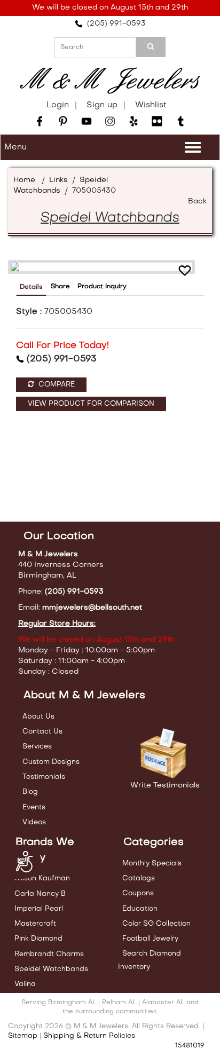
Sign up (102, 105)
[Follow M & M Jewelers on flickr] (157, 121)
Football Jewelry (150, 938)
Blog (30, 792)
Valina (25, 984)
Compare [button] (55, 384)
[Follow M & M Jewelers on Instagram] (110, 121)
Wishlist (151, 105)
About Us (38, 716)
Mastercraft (35, 923)
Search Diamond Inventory (149, 960)
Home (24, 180)
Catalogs (138, 878)
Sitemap (22, 1036)
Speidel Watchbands (51, 969)
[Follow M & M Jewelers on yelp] (133, 121)
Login (57, 105)
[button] (184, 272)
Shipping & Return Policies (89, 1036)
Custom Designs (51, 762)
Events (33, 807)
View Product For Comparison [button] (91, 403)
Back (197, 201)
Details (31, 287)
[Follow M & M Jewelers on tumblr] (180, 121)
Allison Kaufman (42, 878)
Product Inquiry (102, 286)
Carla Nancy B (40, 893)
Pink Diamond (38, 938)
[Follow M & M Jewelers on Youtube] (86, 121)
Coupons (138, 893)
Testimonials (43, 777)
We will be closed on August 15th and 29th (110, 7)
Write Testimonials (165, 785)
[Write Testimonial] (165, 754)
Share (60, 286)
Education (140, 908)
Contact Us (42, 731)
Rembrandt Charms (49, 954)
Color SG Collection (156, 923)
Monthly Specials (152, 863)
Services (37, 746)
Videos (34, 822)
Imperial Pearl (38, 908)
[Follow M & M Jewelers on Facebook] (39, 121)
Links (58, 180)
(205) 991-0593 (114, 23)
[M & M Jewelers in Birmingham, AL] (110, 81)
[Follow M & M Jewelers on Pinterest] (63, 121)
